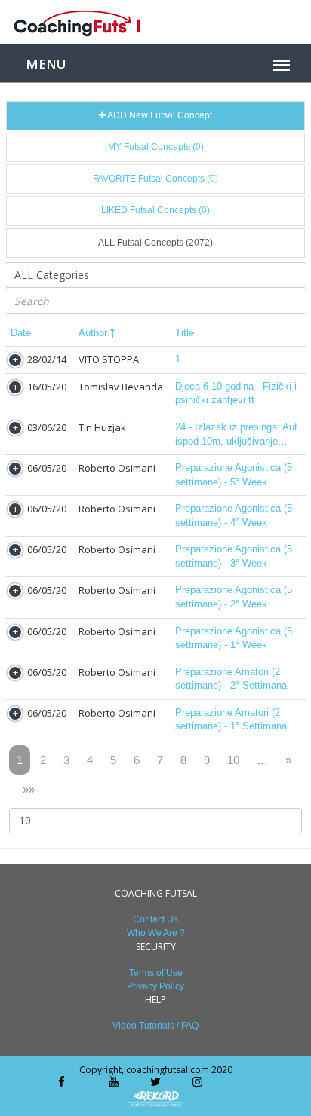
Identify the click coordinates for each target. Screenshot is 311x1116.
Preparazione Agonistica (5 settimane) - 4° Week (233, 515)
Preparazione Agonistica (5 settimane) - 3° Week (233, 556)
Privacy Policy (155, 986)
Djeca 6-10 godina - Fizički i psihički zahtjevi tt (236, 393)
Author (94, 332)
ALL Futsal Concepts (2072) (155, 242)
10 (233, 760)
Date (21, 332)
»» (29, 789)
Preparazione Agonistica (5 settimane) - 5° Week (233, 475)
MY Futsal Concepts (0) (156, 147)
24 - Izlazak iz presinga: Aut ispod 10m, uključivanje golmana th (236, 434)
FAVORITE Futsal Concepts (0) (155, 178)
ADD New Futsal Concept (159, 115)
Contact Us (155, 919)
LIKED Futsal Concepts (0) (155, 210)
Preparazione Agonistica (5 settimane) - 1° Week (233, 638)
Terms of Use (156, 973)
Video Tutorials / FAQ (155, 1025)
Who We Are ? (156, 933)
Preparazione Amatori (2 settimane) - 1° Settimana (231, 719)
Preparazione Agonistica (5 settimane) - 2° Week (233, 597)
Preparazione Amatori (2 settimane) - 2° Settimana (231, 679)
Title (184, 332)
